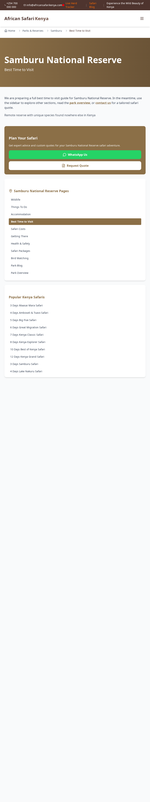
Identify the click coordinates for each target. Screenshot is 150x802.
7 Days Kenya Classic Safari (27, 334)
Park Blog (16, 265)
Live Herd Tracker (71, 5)
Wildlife (15, 199)
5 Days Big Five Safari (23, 320)
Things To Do (19, 207)
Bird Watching (20, 258)
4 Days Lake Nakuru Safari (26, 371)
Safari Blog (92, 5)
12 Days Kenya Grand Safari (27, 356)
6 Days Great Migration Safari (28, 327)
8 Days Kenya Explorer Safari (27, 342)
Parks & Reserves (32, 30)
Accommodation (21, 214)
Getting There (19, 236)
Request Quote (78, 166)
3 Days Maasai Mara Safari (26, 305)
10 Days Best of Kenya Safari (27, 349)
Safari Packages (20, 251)
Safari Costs (18, 229)
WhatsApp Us (77, 155)
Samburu (56, 30)
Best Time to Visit (22, 221)
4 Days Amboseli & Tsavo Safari (29, 312)
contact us (103, 103)
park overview (80, 103)
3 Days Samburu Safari (24, 364)
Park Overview (19, 273)
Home (11, 30)
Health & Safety (20, 243)
